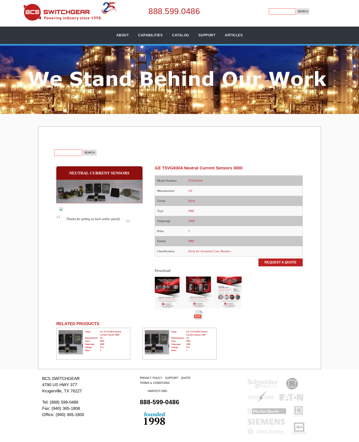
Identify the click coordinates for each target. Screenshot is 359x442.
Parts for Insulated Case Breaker (209, 251)
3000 (191, 221)
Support (207, 35)
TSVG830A (195, 180)
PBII (191, 211)
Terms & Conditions (155, 382)
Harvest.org (157, 391)
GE (190, 190)
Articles (234, 35)
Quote (186, 378)
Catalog (180, 35)
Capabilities (150, 35)
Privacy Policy (151, 378)
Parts (191, 200)
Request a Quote (280, 262)
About (122, 35)
